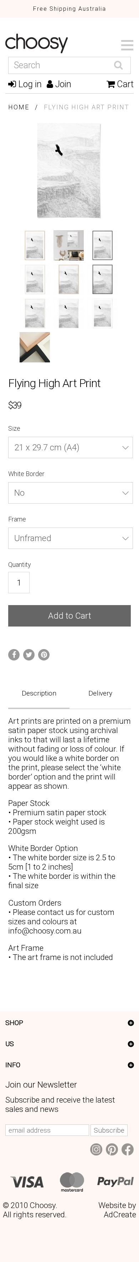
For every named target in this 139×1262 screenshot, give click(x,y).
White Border (27, 473)
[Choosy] (68, 43)
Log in (29, 84)
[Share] (14, 654)
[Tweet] (29, 654)
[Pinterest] (44, 654)
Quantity (19, 564)
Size (15, 428)
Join (62, 84)
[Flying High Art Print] (35, 245)
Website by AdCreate (117, 1210)
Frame (17, 519)
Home (18, 107)
